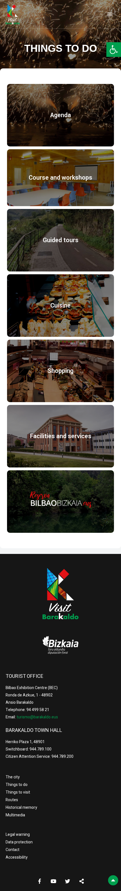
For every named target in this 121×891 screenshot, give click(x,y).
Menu (109, 14)
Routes (12, 800)
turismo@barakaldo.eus (37, 717)
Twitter (67, 881)
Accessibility (17, 857)
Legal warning (18, 834)
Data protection (19, 842)
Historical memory (21, 807)
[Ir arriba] (113, 880)
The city (13, 777)
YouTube (53, 881)
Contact (12, 849)
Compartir (81, 881)
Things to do (17, 784)
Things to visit (18, 792)
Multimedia (15, 815)
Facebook (39, 881)
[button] (113, 49)
